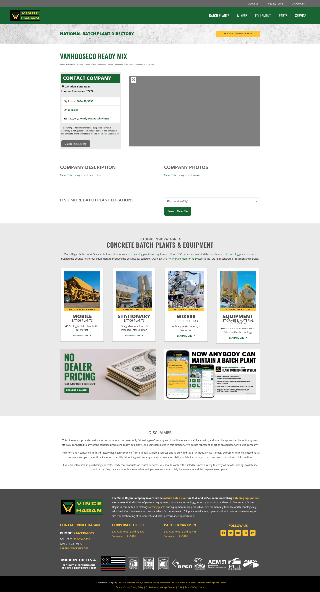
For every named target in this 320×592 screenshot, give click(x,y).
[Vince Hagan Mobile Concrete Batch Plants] (82, 272)
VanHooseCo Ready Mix (93, 56)
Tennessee (101, 64)
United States (90, 64)
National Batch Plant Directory (97, 33)
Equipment (238, 318)
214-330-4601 (84, 533)
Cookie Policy (152, 587)
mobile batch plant (175, 498)
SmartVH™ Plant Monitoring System (182, 258)
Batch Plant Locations (75, 64)
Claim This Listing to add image (182, 175)
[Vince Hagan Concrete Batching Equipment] (238, 272)
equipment (162, 254)
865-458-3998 (85, 101)
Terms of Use (122, 587)
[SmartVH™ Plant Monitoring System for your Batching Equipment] (212, 350)
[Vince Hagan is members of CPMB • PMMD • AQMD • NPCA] (160, 557)
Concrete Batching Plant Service (211, 582)
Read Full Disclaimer (108, 133)
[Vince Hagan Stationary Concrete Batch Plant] (134, 272)
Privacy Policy (137, 587)
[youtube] (238, 533)
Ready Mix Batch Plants (124, 64)
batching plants (156, 507)
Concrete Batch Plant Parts (183, 582)
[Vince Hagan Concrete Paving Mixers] (186, 272)
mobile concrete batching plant (227, 254)
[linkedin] (253, 533)
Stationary (134, 317)
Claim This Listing (75, 144)
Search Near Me (178, 211)
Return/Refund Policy (194, 587)
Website (73, 109)
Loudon (110, 64)
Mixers (186, 317)
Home (62, 64)
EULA (180, 587)
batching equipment (246, 498)
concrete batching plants (136, 254)
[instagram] (245, 533)
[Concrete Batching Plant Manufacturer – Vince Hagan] (25, 10)
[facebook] (223, 533)
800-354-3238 (82, 539)
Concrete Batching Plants (129, 582)
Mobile (82, 317)
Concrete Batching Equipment (156, 582)
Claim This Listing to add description (81, 175)
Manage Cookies (167, 587)
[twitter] (231, 533)
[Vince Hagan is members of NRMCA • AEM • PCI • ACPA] (226, 557)
